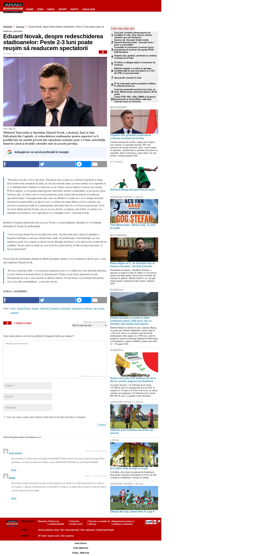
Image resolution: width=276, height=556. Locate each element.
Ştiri (40, 9)
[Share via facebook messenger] (83, 164)
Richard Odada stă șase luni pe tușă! (132, 189)
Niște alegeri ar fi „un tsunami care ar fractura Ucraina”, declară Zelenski (132, 265)
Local (115, 440)
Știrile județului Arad (48, 530)
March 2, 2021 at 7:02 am (96, 451)
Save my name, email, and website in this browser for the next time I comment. (46, 417)
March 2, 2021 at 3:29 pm (96, 475)
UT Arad (116, 162)
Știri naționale (87, 530)
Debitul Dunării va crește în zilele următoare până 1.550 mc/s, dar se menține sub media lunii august (131, 320)
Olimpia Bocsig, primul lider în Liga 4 (132, 511)
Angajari (88, 9)
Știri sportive (67, 536)
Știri (24, 530)
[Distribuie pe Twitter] (58, 164)
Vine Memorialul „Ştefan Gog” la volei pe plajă (132, 226)
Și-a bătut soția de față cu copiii (129, 468)
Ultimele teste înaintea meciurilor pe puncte (131, 431)
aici (38, 437)
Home (29, 9)
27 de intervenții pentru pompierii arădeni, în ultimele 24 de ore (135, 84)
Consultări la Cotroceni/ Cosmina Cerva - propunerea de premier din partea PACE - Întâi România (134, 49)
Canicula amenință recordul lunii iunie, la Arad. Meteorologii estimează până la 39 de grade (135, 91)
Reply (13, 470)
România (20, 27)
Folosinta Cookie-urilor (76, 522)
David (12, 478)
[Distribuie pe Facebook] (21, 164)
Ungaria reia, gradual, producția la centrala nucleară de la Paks (135, 56)
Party (75, 9)
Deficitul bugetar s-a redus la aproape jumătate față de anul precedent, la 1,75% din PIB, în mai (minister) (134, 70)
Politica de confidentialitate (56, 522)
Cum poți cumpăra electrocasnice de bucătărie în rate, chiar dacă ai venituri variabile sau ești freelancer (133, 35)
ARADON (7, 27)
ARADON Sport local (127, 197)
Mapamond (118, 107)
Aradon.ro (27, 521)
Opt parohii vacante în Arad (127, 78)
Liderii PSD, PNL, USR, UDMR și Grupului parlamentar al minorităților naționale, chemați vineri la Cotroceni (135, 99)
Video (51, 9)
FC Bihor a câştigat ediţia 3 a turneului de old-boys (134, 63)
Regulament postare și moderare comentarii (123, 522)
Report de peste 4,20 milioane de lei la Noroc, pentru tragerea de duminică (133, 380)
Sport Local (53, 536)
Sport (62, 9)
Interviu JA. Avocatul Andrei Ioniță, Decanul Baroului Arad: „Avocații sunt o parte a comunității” (134, 42)
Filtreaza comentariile (95, 322)
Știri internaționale (69, 530)
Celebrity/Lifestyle (105, 530)
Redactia (42, 521)
